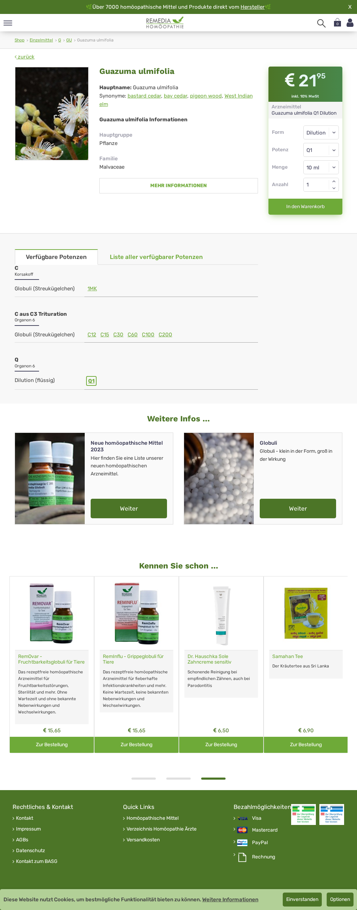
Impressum (28, 829)
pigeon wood (206, 96)
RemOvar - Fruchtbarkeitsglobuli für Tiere (51, 659)
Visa (256, 818)
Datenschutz (30, 850)
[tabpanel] (221, 665)
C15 (104, 334)
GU (69, 40)
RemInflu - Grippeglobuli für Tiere (133, 659)
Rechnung (263, 857)
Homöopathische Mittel (152, 818)
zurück (25, 57)
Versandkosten (143, 840)
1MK (92, 288)
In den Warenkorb (305, 206)
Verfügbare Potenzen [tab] (56, 256)
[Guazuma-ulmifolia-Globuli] (51, 113)
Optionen (340, 899)
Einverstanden (302, 899)
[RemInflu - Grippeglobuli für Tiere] (136, 613)
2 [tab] (178, 779)
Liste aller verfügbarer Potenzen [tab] (156, 256)
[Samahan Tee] (306, 613)
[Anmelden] (350, 23)
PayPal (260, 842)
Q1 (91, 381)
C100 (148, 334)
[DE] (165, 23)
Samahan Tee (287, 656)
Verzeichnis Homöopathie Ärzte (162, 829)
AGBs (22, 840)
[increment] (334, 181)
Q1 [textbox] (309, 150)
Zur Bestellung (52, 745)
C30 (118, 334)
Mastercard (265, 830)
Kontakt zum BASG (37, 861)
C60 (133, 334)
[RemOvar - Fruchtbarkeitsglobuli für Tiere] (52, 613)
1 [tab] (143, 779)
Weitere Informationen (230, 899)
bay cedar (175, 96)
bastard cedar (144, 96)
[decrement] (334, 188)
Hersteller (253, 7)
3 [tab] (213, 779)
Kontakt (24, 818)
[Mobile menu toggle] (8, 23)
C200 (165, 334)
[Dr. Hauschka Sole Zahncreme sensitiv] (221, 613)
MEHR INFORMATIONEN (178, 186)
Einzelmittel (41, 40)
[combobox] (321, 150)
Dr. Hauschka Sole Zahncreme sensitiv (209, 659)
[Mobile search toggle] (321, 23)
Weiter (129, 508)
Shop (19, 40)
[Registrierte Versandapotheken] (303, 814)
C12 (92, 334)
